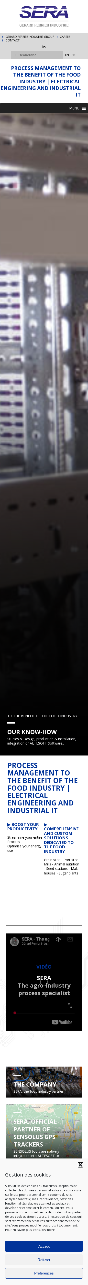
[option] (44, 434)
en (67, 54)
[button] (80, 1164)
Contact (13, 40)
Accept (44, 1246)
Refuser (44, 1260)
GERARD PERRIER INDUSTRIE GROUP (30, 37)
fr (73, 54)
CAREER (65, 37)
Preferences (44, 1273)
